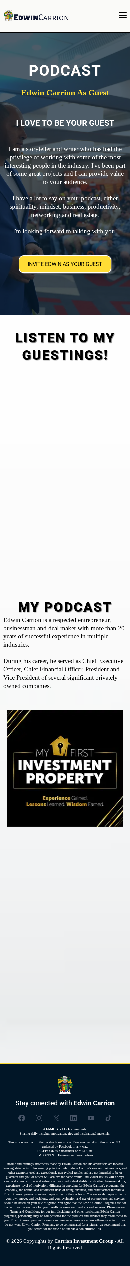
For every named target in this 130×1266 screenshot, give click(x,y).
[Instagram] (39, 1118)
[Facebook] (21, 1118)
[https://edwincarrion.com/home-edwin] (36, 16)
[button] (123, 16)
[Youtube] (91, 1118)
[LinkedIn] (73, 1118)
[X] (56, 1118)
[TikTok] (108, 1118)
